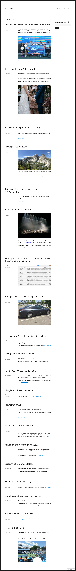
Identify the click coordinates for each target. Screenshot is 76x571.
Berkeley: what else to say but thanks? (23, 496)
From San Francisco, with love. (19, 513)
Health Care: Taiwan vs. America (20, 371)
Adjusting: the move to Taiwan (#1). (22, 444)
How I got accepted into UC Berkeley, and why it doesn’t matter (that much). (28, 260)
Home (54, 8)
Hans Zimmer (45, 240)
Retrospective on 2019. (16, 146)
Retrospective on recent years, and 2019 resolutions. (21, 190)
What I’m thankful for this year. (20, 481)
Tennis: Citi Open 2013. (16, 528)
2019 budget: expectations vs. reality (22, 127)
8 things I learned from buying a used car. (24, 296)
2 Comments (7, 30)
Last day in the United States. (19, 463)
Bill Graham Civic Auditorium (29, 242)
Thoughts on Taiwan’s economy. (20, 353)
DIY (62, 8)
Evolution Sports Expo (41, 342)
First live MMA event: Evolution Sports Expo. (26, 336)
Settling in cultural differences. (19, 425)
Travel (65, 8)
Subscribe (57, 18)
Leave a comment (7, 133)
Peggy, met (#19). (13, 404)
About (58, 8)
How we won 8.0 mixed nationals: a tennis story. (28, 24)
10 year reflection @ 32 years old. (21, 69)
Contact (69, 8)
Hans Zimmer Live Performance (20, 209)
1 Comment (6, 152)
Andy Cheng (9, 8)
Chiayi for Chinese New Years (19, 390)
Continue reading (21, 60)
